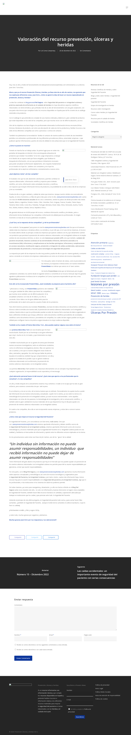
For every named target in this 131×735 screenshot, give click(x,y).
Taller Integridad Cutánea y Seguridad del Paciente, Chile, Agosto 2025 (104, 162)
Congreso (116, 254)
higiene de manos (96, 279)
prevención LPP (116, 299)
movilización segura (114, 290)
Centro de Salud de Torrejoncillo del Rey (102, 251)
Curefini (93, 257)
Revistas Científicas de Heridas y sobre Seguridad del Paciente (103, 91)
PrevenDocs (94, 301)
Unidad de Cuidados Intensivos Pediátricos (102, 310)
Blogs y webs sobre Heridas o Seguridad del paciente (105, 97)
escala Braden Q (107, 259)
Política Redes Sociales (103, 692)
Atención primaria (99, 242)
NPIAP (93, 293)
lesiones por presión (105, 284)
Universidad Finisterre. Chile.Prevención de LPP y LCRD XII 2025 (106, 168)
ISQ (113, 279)
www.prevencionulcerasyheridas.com (69, 197)
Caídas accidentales (98, 248)
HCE (118, 276)
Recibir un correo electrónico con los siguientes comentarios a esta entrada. (42, 645)
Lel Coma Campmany (48, 51)
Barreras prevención (96, 245)
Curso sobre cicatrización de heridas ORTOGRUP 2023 (103, 222)
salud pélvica (101, 301)
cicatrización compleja (97, 254)
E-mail (69, 700)
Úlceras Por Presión (104, 312)
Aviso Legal (99, 688)
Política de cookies (101, 699)
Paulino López (106, 293)
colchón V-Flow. (109, 254)
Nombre (17, 635)
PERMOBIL (114, 293)
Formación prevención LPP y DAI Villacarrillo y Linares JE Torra (106, 216)
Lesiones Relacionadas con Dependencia (102, 287)
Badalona (110, 243)
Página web (88, 635)
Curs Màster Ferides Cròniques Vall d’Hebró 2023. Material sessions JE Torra (105, 189)
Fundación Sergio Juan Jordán (104, 276)
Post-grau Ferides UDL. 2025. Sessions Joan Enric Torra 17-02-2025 (105, 183)
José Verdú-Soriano (98, 281)
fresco (92, 273)
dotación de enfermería (102, 257)
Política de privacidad (102, 685)
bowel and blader (107, 245)
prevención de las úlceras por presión (101, 299)
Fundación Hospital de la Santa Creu (105, 273)
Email (51, 635)
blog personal (34, 102)
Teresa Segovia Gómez (97, 307)
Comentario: (18, 605)
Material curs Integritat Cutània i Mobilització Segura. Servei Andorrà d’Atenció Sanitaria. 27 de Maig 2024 (106, 175)
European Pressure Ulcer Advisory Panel (104, 265)
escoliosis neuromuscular (97, 262)
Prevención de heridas (100, 296)
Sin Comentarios (85, 51)
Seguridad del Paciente (98, 102)
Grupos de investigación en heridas (102, 105)
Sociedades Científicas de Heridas (102, 122)
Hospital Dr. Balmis (106, 279)
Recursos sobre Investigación (100, 109)
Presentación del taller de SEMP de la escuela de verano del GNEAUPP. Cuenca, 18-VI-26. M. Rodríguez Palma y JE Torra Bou (106, 154)
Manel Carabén (96, 290)
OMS (99, 293)
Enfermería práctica (96, 259)
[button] (127, 7)
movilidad (104, 290)
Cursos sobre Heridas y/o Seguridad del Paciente (104, 113)
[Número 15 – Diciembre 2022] (33, 573)
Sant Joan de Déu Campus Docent (101, 304)
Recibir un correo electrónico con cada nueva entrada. (35, 650)
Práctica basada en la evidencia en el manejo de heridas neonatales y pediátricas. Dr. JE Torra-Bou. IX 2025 (106, 202)
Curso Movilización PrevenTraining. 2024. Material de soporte (104, 210)
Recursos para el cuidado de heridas (103, 118)
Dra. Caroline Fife (115, 257)
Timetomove (107, 307)
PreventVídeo (32, 289)
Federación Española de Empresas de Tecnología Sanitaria (106, 269)
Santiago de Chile (110, 301)
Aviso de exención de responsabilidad (107, 695)
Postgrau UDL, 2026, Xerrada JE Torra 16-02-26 (106, 195)
